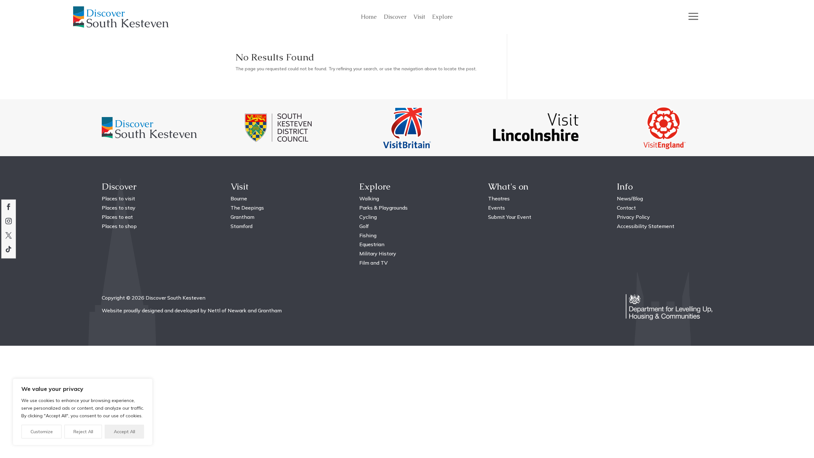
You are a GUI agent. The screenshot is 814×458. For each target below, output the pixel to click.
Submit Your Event (509, 217)
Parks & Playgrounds (383, 208)
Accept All (124, 431)
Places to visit (118, 198)
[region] (83, 411)
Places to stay (118, 208)
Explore (442, 17)
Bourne (239, 198)
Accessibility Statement (645, 226)
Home (369, 17)
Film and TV (373, 263)
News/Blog (630, 198)
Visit (419, 17)
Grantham (242, 217)
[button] (693, 17)
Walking (369, 198)
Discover (395, 17)
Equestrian (371, 244)
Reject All (83, 431)
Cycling (368, 217)
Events (496, 208)
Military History (377, 253)
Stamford (241, 226)
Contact (626, 208)
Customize (42, 431)
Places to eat (117, 217)
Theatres (499, 198)
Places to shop (119, 226)
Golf (364, 226)
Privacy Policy (633, 217)
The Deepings (247, 208)
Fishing (367, 235)
